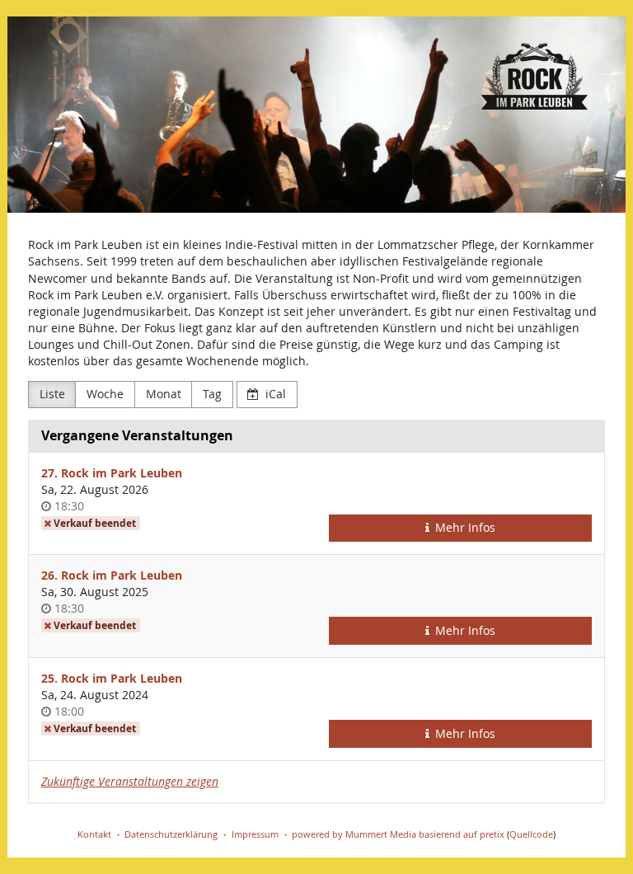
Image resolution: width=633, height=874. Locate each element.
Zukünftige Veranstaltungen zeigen (129, 781)
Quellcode (531, 834)
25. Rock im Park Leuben (111, 678)
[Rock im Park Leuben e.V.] (316, 114)
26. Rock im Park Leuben (111, 575)
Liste (52, 394)
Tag (212, 394)
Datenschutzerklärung (171, 834)
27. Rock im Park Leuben (111, 473)
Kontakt (94, 834)
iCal (274, 394)
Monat (163, 394)
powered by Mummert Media (354, 834)
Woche (105, 394)
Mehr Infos (463, 527)
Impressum (255, 834)
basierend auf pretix (461, 834)
